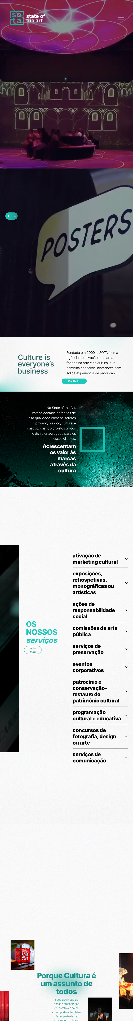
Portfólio (74, 381)
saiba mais (33, 650)
